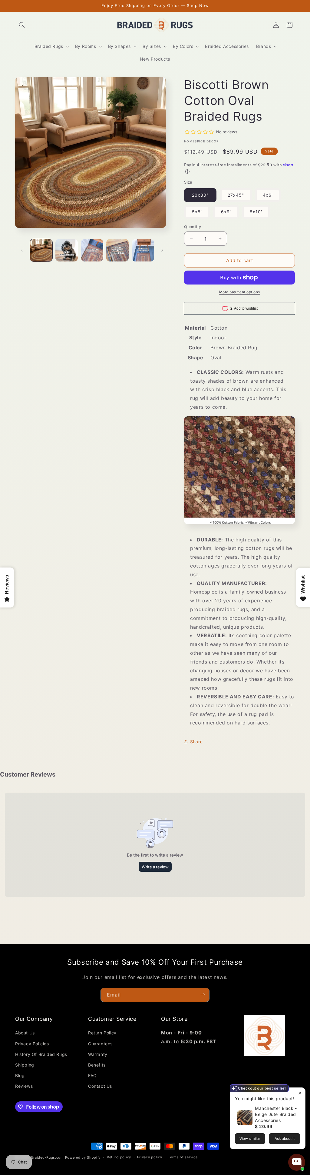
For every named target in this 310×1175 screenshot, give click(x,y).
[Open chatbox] (296, 1162)
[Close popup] (299, 1093)
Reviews (24, 1086)
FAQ (92, 1075)
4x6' (268, 195)
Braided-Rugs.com (47, 1157)
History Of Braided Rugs (41, 1054)
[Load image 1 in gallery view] (41, 250)
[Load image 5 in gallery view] (143, 250)
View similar (249, 1138)
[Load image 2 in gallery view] (66, 250)
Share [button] (196, 741)
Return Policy (102, 1032)
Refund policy (119, 1157)
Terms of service (182, 1157)
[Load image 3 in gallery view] (92, 250)
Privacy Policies (32, 1043)
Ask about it (285, 1138)
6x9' (226, 211)
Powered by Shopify (83, 1157)
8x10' (256, 211)
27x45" (236, 195)
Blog (20, 1075)
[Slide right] (162, 250)
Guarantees (100, 1043)
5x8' (197, 211)
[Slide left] (21, 250)
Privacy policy (149, 1157)
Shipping (24, 1064)
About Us (25, 1032)
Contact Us (100, 1086)
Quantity (192, 226)
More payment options (239, 292)
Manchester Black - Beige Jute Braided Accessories (276, 1114)
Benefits (97, 1064)
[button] (21, 25)
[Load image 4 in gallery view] (117, 250)
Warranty (97, 1054)
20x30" (200, 195)
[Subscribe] (202, 995)
